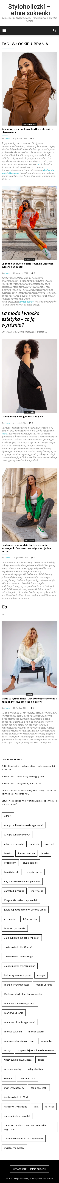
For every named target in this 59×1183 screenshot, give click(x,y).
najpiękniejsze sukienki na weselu (36, 1050)
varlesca (49, 1106)
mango (41, 975)
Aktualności (29, 412)
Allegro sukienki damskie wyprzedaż (23, 825)
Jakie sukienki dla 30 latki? (18, 947)
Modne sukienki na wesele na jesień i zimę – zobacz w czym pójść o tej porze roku (29, 792)
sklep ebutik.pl (36, 1069)
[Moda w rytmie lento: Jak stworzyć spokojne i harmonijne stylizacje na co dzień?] (29, 658)
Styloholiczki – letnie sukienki (29, 10)
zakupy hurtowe (29, 124)
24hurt (7, 815)
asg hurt (49, 843)
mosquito (46, 1040)
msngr (7, 1050)
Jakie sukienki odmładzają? (18, 956)
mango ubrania (44, 984)
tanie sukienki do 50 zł (16, 1097)
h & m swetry (30, 919)
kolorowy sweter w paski (17, 975)
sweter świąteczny (14, 1087)
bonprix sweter (34, 872)
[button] (54, 30)
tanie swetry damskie (15, 1106)
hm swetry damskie (14, 928)
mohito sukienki (13, 1031)
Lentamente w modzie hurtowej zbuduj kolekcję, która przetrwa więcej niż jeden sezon (26, 548)
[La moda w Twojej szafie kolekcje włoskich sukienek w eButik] (29, 223)
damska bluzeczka (14, 890)
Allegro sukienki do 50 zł (17, 834)
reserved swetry (12, 1069)
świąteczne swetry (14, 1147)
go (39, 164)
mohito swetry (36, 1031)
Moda (29, 694)
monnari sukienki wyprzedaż (19, 1040)
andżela (35, 843)
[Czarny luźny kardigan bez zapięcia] (29, 376)
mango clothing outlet (16, 984)
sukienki (8, 1078)
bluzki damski (11, 872)
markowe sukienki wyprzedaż (19, 1003)
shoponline (29, 259)
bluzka (7, 853)
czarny (5, 433)
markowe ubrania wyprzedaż (19, 1022)
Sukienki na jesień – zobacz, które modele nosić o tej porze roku (28, 768)
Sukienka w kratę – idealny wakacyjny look (23, 776)
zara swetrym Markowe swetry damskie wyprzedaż (25, 1127)
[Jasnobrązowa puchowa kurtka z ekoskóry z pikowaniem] (29, 89)
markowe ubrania (13, 1012)
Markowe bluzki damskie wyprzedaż (23, 994)
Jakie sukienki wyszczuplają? (19, 965)
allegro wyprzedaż (14, 843)
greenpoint (10, 919)
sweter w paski (27, 1078)
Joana (7, 138)
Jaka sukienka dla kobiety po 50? (21, 937)
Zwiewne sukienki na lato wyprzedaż (23, 1138)
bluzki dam (10, 862)
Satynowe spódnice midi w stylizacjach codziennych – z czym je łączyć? (29, 802)
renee (41, 1059)
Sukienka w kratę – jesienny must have (21, 783)
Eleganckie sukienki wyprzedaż (20, 900)
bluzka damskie (26, 853)
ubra (36, 1106)
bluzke (45, 853)
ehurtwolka (37, 890)
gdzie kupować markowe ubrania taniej (25, 909)
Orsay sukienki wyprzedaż (17, 1059)
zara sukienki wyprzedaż (17, 1115)
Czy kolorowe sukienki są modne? (22, 881)
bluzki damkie (30, 862)
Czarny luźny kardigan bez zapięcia (22, 416)
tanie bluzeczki (39, 1087)
